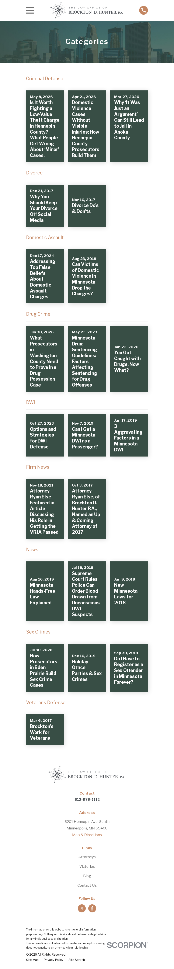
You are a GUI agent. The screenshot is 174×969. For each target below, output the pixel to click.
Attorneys (87, 857)
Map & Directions (87, 835)
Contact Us (87, 885)
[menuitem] (32, 960)
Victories (87, 866)
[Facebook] (92, 908)
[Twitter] (82, 908)
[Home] (86, 10)
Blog (87, 876)
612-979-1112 (87, 799)
